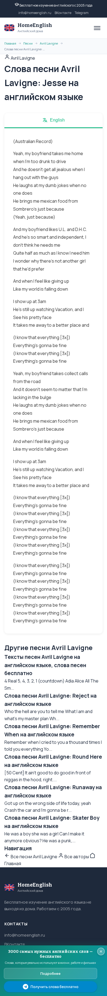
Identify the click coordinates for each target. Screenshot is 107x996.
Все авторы (77, 857)
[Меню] (97, 28)
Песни (28, 43)
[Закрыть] (101, 951)
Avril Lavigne (49, 43)
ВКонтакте (63, 12)
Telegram (82, 12)
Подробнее (50, 973)
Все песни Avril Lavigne (34, 857)
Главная (10, 43)
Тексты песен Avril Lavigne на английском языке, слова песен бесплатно (45, 665)
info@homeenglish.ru (34, 12)
